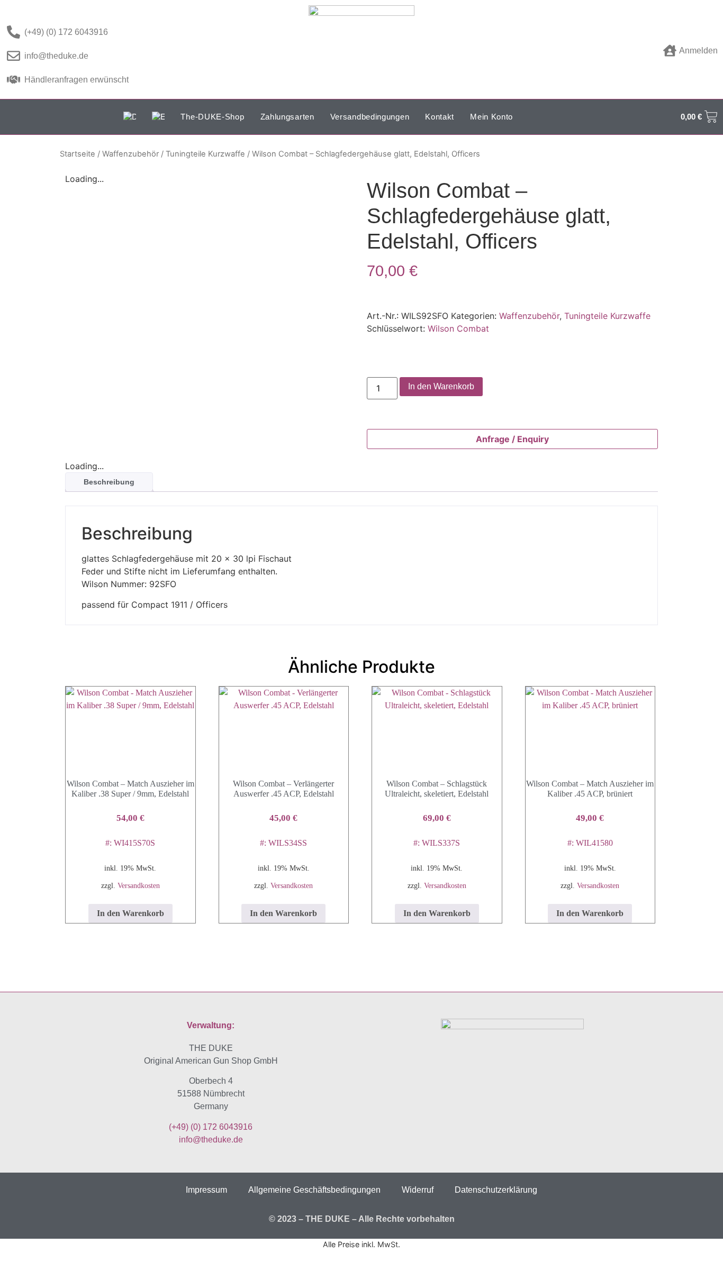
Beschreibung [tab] (109, 482)
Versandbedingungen (370, 116)
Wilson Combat (458, 328)
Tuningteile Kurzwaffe (205, 154)
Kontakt (439, 116)
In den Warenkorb (441, 386)
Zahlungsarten (287, 116)
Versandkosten (139, 885)
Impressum (206, 1189)
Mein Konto (491, 116)
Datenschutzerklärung (496, 1189)
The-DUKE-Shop (212, 116)
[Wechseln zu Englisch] (158, 117)
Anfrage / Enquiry (512, 439)
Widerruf (417, 1189)
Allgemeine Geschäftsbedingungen (314, 1189)
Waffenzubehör (130, 154)
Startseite (77, 154)
